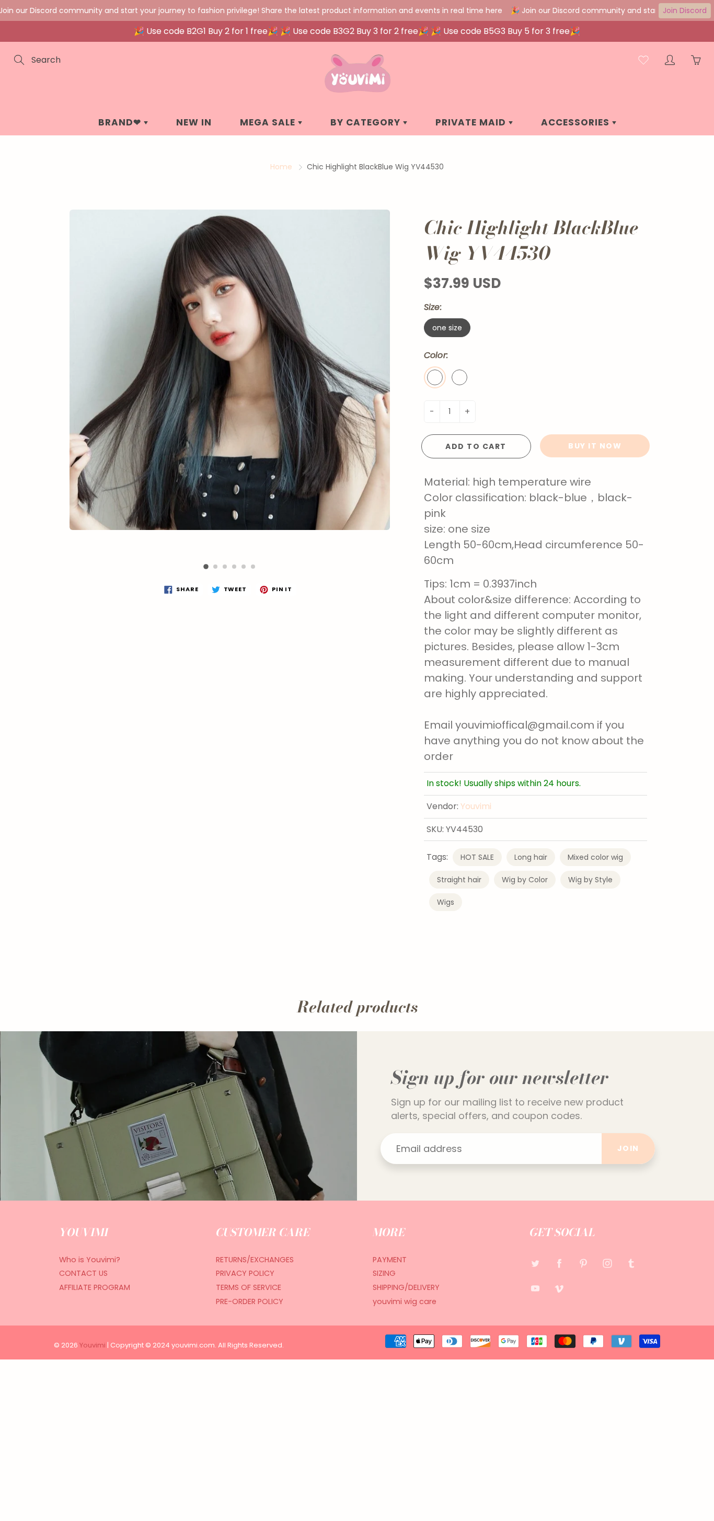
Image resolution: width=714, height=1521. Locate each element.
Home (281, 167)
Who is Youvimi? (89, 1259)
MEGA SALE (269, 122)
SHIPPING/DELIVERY (406, 1287)
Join (628, 1148)
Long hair (530, 857)
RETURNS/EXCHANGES (255, 1259)
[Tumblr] (631, 1263)
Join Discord (685, 10)
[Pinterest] (583, 1263)
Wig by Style (590, 879)
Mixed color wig (595, 857)
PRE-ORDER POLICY (249, 1301)
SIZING (384, 1273)
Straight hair (459, 879)
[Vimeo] (559, 1288)
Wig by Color (525, 879)
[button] (206, 566)
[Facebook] (559, 1263)
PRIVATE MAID (472, 122)
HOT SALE (477, 857)
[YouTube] (535, 1288)
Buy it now (594, 446)
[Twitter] (535, 1263)
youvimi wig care (404, 1301)
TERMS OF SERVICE (248, 1287)
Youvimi (475, 806)
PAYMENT (390, 1259)
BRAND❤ (121, 122)
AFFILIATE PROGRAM (94, 1287)
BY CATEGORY (366, 122)
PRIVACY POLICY (245, 1273)
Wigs (445, 902)
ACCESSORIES (576, 122)
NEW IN (194, 122)
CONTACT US (83, 1273)
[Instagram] (607, 1263)
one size (447, 327)
